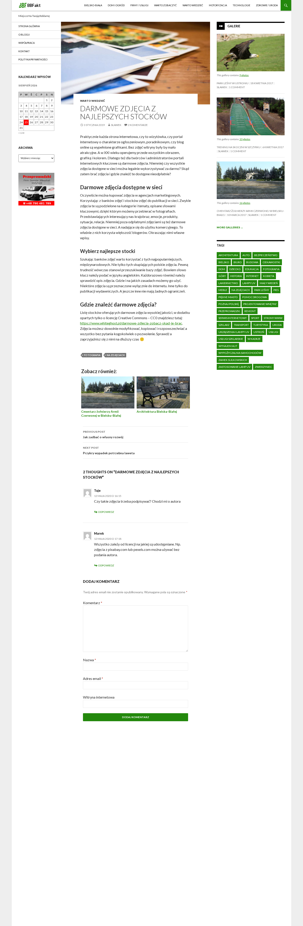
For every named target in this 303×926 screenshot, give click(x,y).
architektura (228, 255)
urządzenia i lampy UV (233, 332)
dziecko (235, 269)
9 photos (244, 75)
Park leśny (261, 290)
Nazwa (89, 660)
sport (255, 318)
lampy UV (248, 283)
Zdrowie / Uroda (267, 5)
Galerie (233, 26)
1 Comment (237, 87)
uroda (277, 325)
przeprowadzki (229, 311)
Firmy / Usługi (139, 5)
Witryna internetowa (98, 697)
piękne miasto (228, 297)
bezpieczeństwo (265, 255)
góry (222, 276)
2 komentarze (138, 125)
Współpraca (26, 42)
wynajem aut (227, 346)
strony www (273, 318)
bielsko (223, 262)
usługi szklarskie (230, 339)
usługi (273, 332)
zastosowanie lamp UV (234, 366)
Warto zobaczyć (165, 5)
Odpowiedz (106, 512)
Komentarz (92, 603)
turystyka (260, 325)
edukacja (252, 269)
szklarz (223, 325)
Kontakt (24, 51)
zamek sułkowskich (232, 360)
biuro (238, 262)
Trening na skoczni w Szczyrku (239, 147)
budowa (252, 262)
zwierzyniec (263, 366)
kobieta (268, 276)
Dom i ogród (116, 5)
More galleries (230, 227)
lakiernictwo (228, 283)
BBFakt (34, 5)
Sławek (116, 125)
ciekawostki (271, 262)
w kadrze (254, 339)
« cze (21, 132)
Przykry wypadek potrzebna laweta (109, 450)
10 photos (244, 139)
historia (236, 276)
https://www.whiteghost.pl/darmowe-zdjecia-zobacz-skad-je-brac (131, 323)
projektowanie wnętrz (259, 304)
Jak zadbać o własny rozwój (103, 434)
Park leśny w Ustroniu (232, 83)
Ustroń (259, 332)
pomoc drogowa (254, 297)
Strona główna (29, 26)
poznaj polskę (228, 304)
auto (246, 255)
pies (276, 290)
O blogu (24, 34)
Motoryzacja (218, 5)
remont (250, 311)
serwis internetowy (232, 318)
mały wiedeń (269, 283)
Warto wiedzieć (193, 5)
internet (252, 276)
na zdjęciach (116, 355)
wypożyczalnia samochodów (239, 352)
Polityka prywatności (32, 59)
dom (221, 269)
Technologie (241, 5)
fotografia (92, 355)
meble (222, 290)
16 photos (244, 203)
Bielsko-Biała (93, 5)
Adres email (93, 678)
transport (241, 325)
